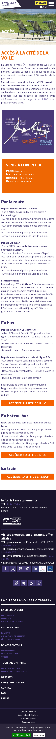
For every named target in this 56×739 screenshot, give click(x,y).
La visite (5, 633)
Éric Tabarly (7, 615)
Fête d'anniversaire (11, 639)
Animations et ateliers (13, 636)
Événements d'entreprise (14, 671)
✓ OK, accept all (21, 735)
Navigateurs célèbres (12, 621)
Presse (5, 698)
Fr (41, 6)
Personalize (39, 735)
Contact (7, 687)
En (46, 6)
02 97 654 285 (8, 545)
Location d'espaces (11, 668)
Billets (42, 3)
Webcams (6, 677)
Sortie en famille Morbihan (28, 715)
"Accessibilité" (41, 99)
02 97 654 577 (8, 552)
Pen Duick (6, 618)
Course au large (28, 722)
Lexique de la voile (12, 682)
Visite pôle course (10, 653)
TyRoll (4, 657)
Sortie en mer (8, 650)
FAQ (3, 693)
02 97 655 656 (13, 504)
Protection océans (28, 718)
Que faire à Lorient (28, 712)
